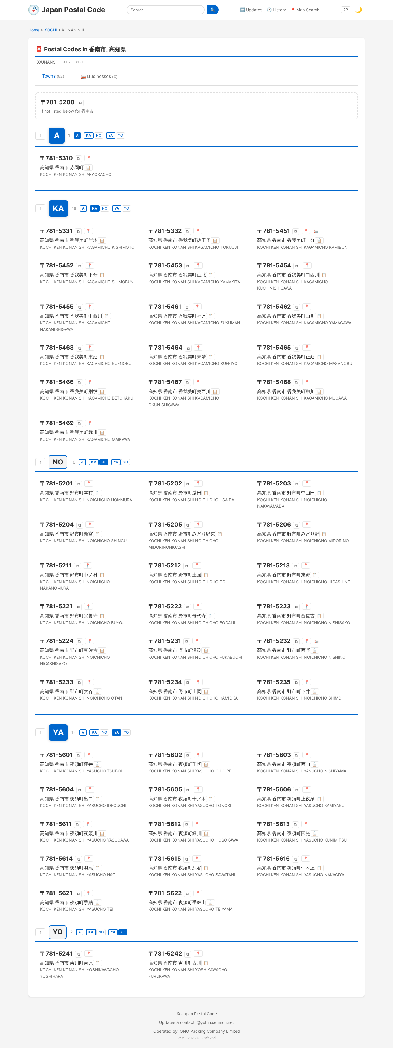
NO (98, 136)
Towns (53, 76)
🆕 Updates (251, 9)
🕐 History (276, 9)
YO (120, 136)
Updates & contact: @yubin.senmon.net (196, 1022)
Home (33, 29)
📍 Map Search (305, 9)
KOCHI (50, 29)
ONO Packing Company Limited (210, 1031)
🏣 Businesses (98, 76)
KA (88, 136)
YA (110, 136)
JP (346, 10)
